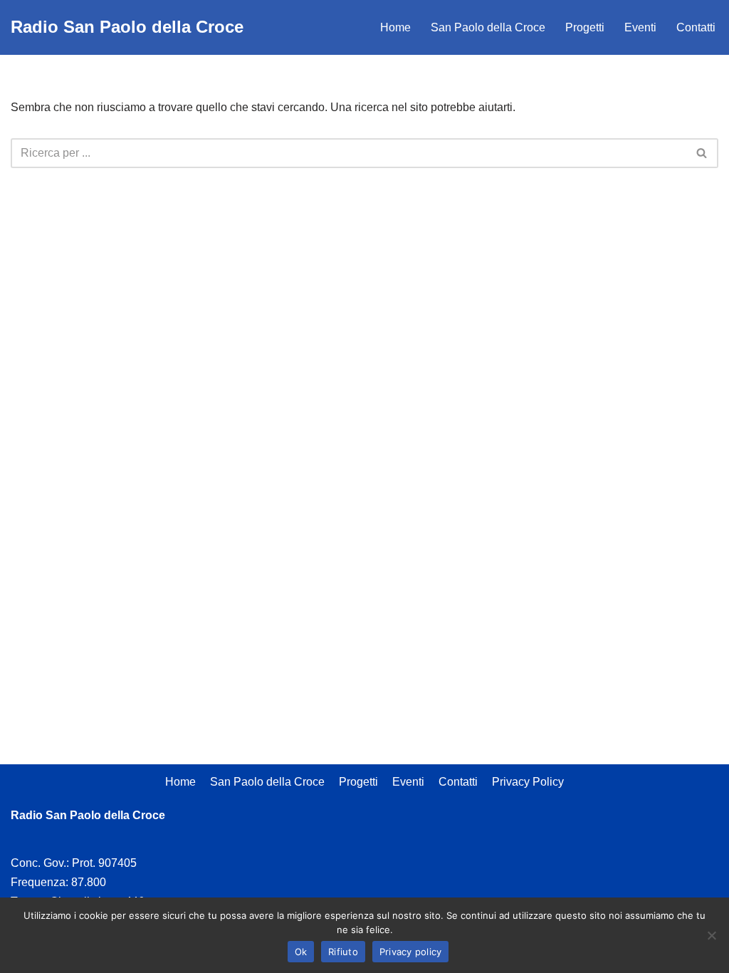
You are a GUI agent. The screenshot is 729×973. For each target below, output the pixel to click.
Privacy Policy (528, 782)
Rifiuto (343, 951)
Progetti (584, 27)
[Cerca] (702, 153)
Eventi (640, 27)
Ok (301, 951)
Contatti (695, 27)
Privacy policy (410, 951)
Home (395, 27)
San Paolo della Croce (488, 27)
